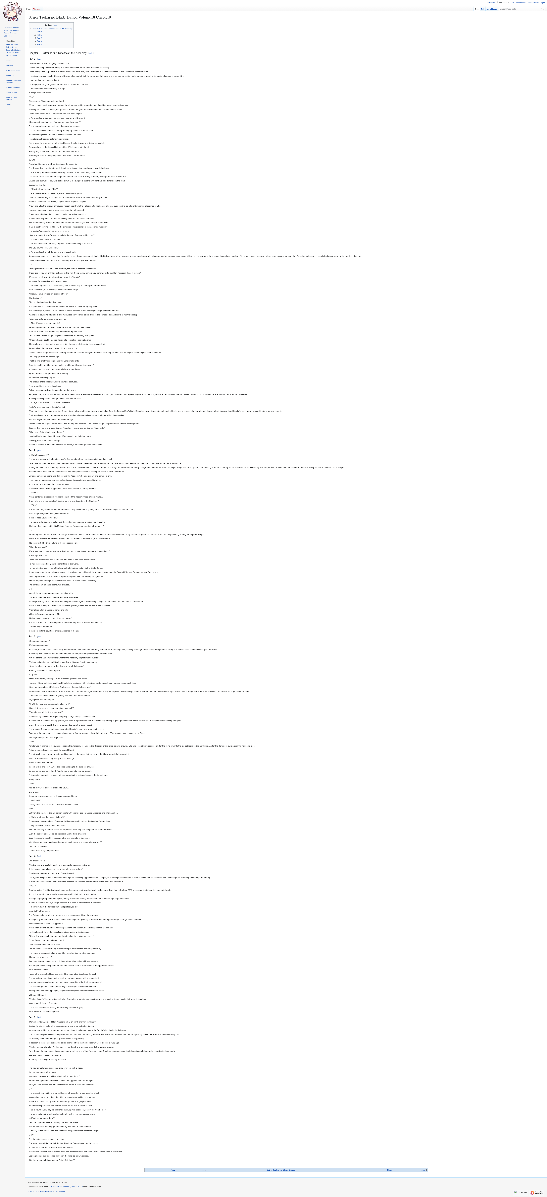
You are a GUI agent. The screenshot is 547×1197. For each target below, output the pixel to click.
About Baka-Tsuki (47, 1191)
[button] (10, 41)
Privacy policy (33, 1191)
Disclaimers (60, 1191)
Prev (173, 1170)
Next (389, 1170)
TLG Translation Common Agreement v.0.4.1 (66, 1187)
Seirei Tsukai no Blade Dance (281, 1170)
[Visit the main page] (12, 11)
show (424, 1170)
